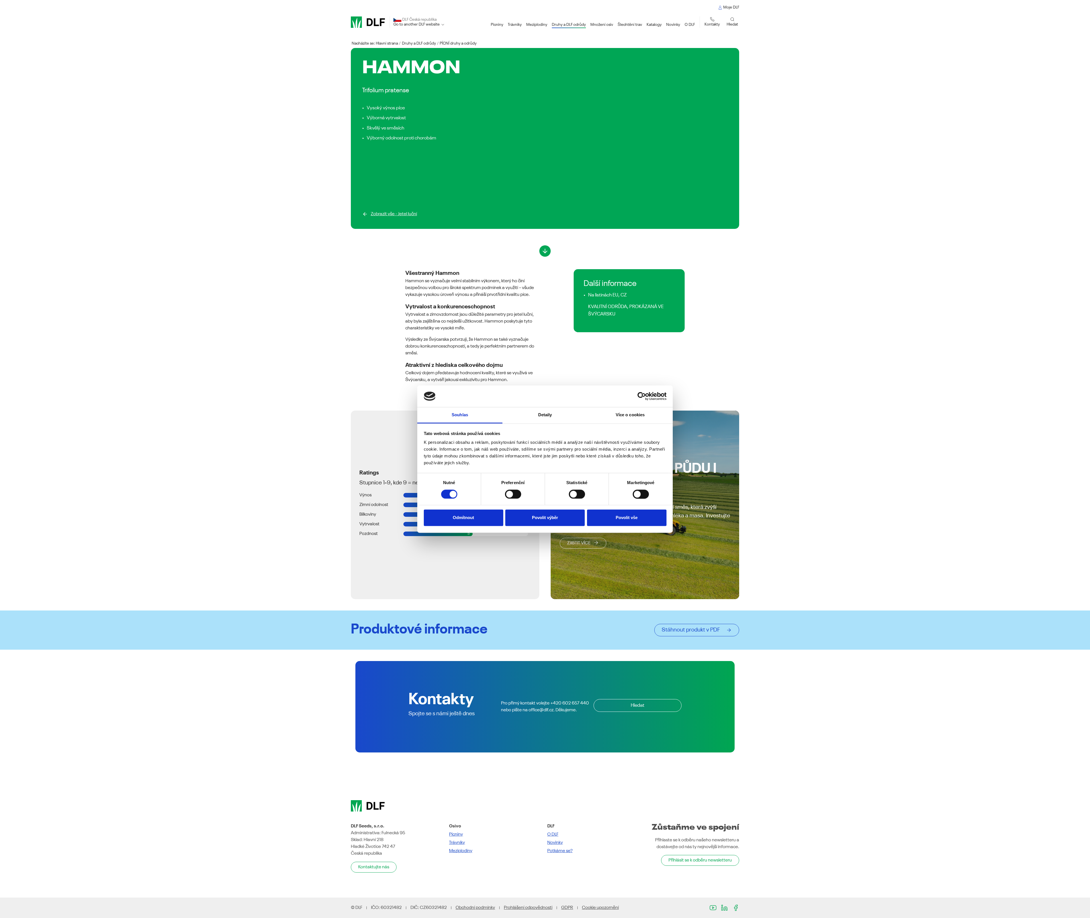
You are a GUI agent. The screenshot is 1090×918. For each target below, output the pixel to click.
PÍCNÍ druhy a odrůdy (458, 43)
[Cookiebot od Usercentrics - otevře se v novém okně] (641, 396)
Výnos (365, 495)
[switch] (513, 494)
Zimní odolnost (373, 505)
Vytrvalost (369, 524)
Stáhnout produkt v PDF (692, 630)
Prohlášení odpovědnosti (528, 908)
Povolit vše (627, 517)
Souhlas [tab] (460, 415)
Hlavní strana (387, 43)
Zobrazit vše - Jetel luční (394, 214)
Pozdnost (368, 534)
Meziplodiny (460, 851)
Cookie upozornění (600, 908)
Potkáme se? (560, 851)
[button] (497, 25)
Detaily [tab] (545, 415)
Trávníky (457, 842)
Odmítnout (463, 517)
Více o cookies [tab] (630, 415)
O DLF (552, 834)
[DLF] (368, 22)
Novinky (555, 842)
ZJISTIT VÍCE (578, 543)
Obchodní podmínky (475, 908)
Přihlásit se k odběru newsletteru (700, 860)
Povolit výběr (545, 517)
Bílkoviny (367, 514)
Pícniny (456, 834)
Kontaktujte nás (373, 867)
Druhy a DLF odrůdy (419, 43)
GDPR (567, 908)
